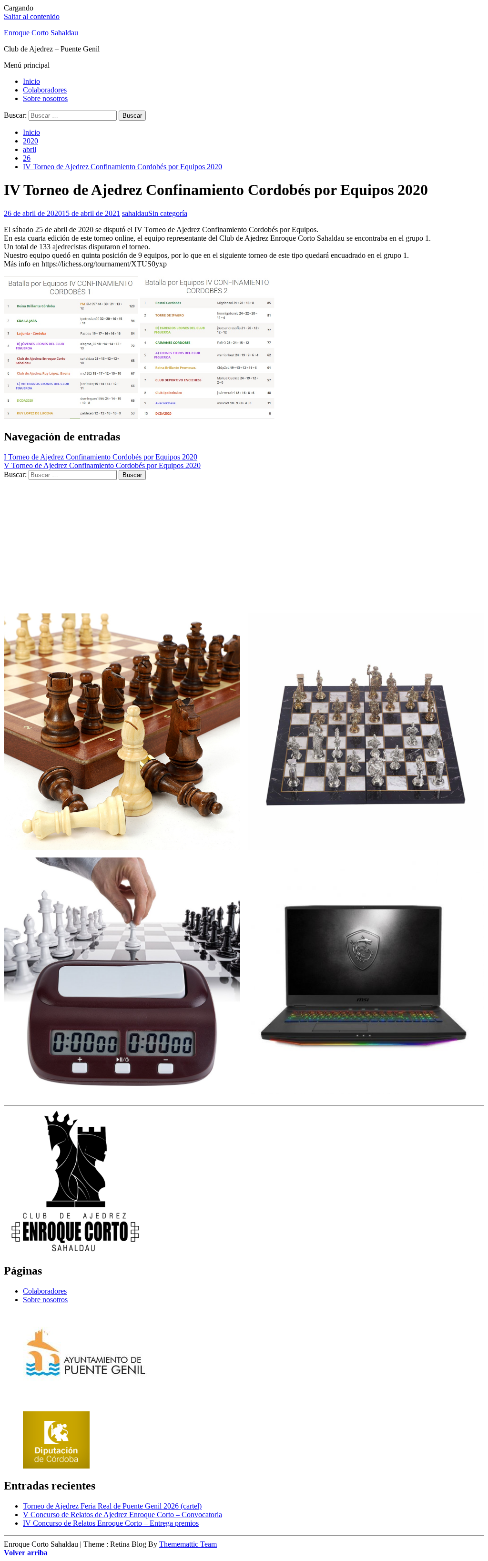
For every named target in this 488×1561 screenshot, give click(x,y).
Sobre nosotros (45, 98)
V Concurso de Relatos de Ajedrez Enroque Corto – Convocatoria (122, 1514)
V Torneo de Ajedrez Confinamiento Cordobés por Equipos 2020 (102, 465)
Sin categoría (167, 213)
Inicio (31, 81)
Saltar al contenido (32, 16)
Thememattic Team (188, 1544)
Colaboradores (45, 90)
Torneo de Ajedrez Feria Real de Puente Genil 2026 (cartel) (112, 1506)
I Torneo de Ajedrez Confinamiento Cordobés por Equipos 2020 (100, 457)
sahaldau (135, 213)
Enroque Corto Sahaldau (41, 33)
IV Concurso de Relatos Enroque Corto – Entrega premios (111, 1523)
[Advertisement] (244, 546)
